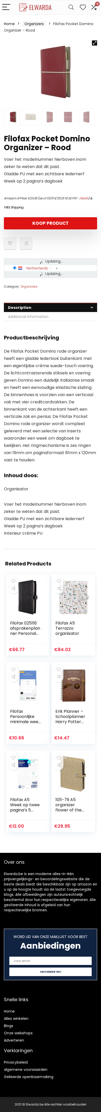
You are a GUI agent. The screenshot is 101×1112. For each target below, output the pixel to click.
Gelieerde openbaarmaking (28, 1076)
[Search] (71, 7)
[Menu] (6, 7)
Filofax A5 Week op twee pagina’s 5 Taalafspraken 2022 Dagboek (25, 810)
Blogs (8, 1025)
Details (84, 198)
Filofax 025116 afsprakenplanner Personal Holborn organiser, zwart (25, 636)
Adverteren (14, 1040)
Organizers (34, 23)
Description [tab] (19, 307)
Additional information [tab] (28, 316)
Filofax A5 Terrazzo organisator (67, 628)
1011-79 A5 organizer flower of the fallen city (68, 807)
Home (9, 23)
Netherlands (37, 268)
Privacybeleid (16, 1062)
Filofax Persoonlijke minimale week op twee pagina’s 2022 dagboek (25, 724)
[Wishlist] (83, 7)
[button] (94, 43)
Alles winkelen (16, 1018)
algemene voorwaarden (25, 1069)
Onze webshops (18, 1033)
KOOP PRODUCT (50, 223)
